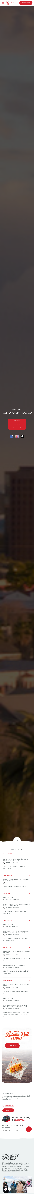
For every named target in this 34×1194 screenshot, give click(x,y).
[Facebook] (12, 436)
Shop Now (26, 3)
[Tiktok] (22, 436)
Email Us (8, 1110)
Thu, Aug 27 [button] (7, 920)
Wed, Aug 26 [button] (7, 893)
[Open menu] (3, 3)
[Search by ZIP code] (29, 1129)
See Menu (17, 420)
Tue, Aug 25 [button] (7, 875)
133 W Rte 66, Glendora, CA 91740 (15, 886)
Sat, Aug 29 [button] (7, 980)
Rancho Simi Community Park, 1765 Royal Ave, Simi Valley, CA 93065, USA (16, 1014)
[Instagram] (17, 436)
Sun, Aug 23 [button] (7, 854)
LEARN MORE (12, 1045)
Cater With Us (17, 424)
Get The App (17, 427)
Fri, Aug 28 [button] (7, 947)
